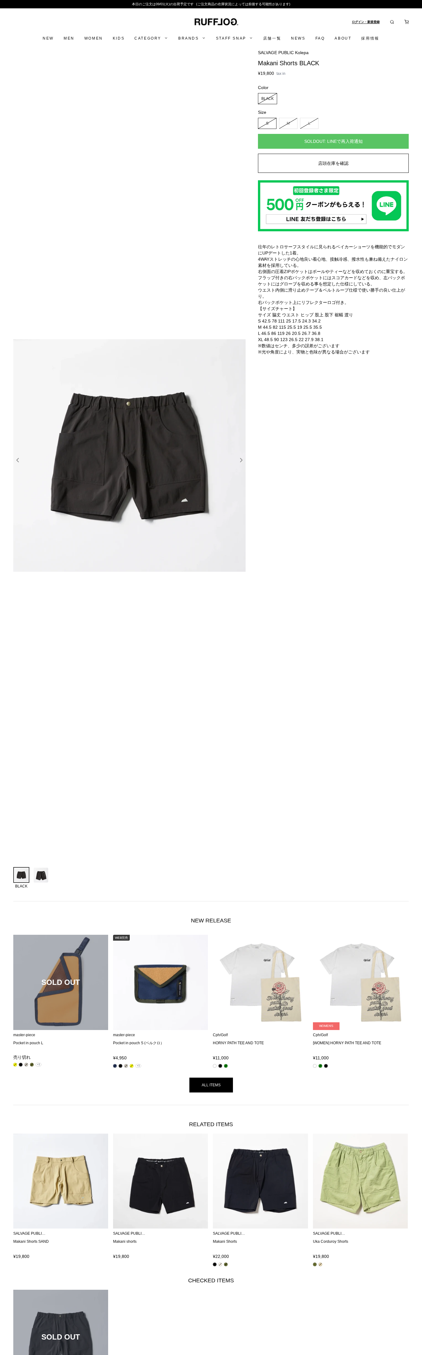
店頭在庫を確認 (333, 163)
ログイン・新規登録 (366, 22)
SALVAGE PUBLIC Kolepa (283, 52)
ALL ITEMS (211, 1085)
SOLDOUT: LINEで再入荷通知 (333, 141)
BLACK (267, 98)
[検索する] (392, 22)
